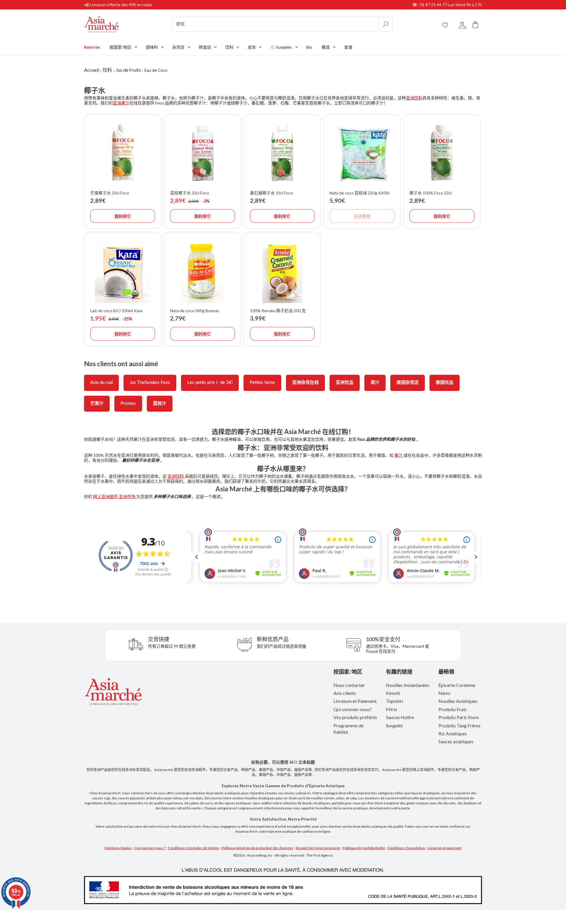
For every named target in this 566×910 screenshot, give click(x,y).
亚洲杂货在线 (305, 382)
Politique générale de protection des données (257, 848)
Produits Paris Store (458, 717)
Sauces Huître (400, 717)
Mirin (391, 709)
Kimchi (393, 693)
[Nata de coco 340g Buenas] (202, 270)
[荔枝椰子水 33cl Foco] (202, 152)
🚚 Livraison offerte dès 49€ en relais (118, 4)
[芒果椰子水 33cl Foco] (122, 152)
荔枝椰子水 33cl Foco (189, 192)
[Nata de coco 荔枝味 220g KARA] (362, 152)
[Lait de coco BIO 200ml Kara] (122, 270)
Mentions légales (118, 848)
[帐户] (462, 24)
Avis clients (344, 693)
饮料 (107, 70)
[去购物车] (475, 24)
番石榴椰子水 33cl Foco (271, 192)
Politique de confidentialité (364, 848)
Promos (128, 403)
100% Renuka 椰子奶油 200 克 (278, 310)
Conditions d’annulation (406, 848)
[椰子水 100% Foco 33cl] (441, 152)
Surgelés (394, 725)
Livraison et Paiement (355, 701)
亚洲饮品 (344, 382)
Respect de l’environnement (318, 848)
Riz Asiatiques (452, 733)
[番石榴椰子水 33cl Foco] (282, 152)
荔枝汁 (159, 403)
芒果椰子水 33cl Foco (109, 192)
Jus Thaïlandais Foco (150, 382)
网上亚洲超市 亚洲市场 (114, 496)
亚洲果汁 (121, 102)
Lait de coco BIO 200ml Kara (116, 310)
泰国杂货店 (407, 382)
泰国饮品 (444, 382)
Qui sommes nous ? (149, 848)
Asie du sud (101, 382)
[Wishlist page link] (445, 24)
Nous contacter (349, 685)
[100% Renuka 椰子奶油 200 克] (282, 270)
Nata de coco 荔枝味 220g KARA (360, 192)
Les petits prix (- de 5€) (210, 382)
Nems (444, 693)
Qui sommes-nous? (352, 709)
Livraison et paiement (444, 848)
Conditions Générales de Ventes (193, 848)
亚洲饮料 (414, 97)
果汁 (375, 382)
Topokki (394, 701)
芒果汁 (96, 403)
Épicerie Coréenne (456, 685)
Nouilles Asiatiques (457, 701)
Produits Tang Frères (459, 725)
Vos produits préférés (355, 717)
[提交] (385, 24)
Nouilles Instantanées (407, 685)
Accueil (91, 70)
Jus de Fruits (128, 70)
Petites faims (262, 382)
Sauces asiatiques (455, 741)
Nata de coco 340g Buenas (194, 310)
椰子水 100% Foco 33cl (430, 192)
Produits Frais (452, 709)
